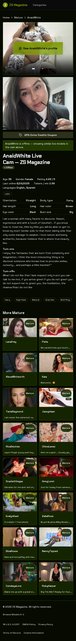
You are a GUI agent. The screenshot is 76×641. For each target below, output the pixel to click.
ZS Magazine (15, 5)
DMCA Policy (29, 624)
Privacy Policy (45, 624)
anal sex (49, 299)
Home (6, 17)
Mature (18, 17)
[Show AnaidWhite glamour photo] (42, 69)
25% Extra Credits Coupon (43, 135)
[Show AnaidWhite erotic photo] (33, 69)
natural (35, 299)
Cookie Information (34, 632)
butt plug (65, 299)
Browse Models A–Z (13, 614)
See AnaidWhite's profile (43, 49)
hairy (7, 299)
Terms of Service (12, 632)
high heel (21, 299)
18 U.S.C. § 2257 (11, 624)
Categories (39, 5)
